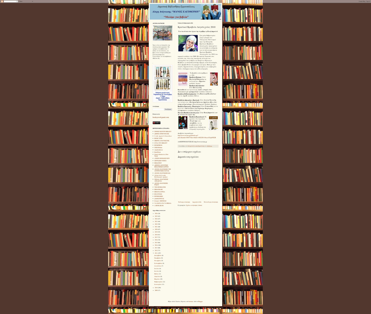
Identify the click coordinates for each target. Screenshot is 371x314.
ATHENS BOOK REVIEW (162, 158)
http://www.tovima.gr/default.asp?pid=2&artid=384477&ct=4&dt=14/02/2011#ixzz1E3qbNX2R (197, 136)
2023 (156, 221)
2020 (156, 229)
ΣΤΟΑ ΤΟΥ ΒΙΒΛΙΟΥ (160, 143)
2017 (156, 237)
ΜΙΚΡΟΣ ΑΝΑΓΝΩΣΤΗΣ (161, 141)
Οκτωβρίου (157, 260)
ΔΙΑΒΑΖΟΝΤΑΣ (159, 198)
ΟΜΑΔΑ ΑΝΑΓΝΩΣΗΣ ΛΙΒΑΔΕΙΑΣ (161, 180)
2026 (156, 213)
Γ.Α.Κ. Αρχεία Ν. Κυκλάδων (163, 136)
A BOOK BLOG (159, 205)
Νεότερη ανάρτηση (184, 202)
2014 (156, 245)
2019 (156, 232)
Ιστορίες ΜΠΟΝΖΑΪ (160, 201)
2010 (156, 288)
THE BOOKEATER (160, 187)
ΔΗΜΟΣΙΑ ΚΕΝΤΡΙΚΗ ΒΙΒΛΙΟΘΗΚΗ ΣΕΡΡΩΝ (161, 166)
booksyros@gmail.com (161, 117)
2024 (156, 219)
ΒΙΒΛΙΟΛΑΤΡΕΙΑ (159, 192)
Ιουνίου (156, 271)
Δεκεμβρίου (158, 255)
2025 (156, 216)
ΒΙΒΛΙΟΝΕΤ (158, 163)
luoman (191, 301)
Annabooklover (158, 150)
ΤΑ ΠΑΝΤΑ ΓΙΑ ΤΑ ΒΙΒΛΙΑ (162, 203)
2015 (156, 242)
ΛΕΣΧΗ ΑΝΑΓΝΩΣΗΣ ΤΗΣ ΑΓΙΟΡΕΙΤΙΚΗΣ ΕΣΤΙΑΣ (162, 170)
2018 (156, 235)
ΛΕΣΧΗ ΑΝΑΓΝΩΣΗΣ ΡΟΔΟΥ (161, 184)
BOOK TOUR (158, 138)
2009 (156, 290)
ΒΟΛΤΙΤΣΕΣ (158, 194)
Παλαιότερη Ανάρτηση (211, 202)
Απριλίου (157, 276)
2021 (156, 227)
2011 (156, 253)
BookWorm (157, 152)
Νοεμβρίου (157, 258)
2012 (156, 250)
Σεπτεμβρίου (158, 263)
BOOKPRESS (158, 145)
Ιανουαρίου (158, 284)
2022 (156, 224)
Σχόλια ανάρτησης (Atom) (194, 205)
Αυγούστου (158, 266)
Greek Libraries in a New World (161, 155)
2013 (156, 248)
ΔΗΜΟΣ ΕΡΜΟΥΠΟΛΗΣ (161, 134)
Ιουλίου (156, 268)
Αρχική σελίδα (196, 202)
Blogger (200, 301)
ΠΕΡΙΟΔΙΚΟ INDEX (160, 161)
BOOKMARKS (158, 196)
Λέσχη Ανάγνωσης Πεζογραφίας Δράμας (161, 176)
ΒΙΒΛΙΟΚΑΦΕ (158, 189)
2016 (156, 240)
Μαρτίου (157, 279)
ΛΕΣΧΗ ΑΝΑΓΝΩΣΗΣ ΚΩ (162, 173)
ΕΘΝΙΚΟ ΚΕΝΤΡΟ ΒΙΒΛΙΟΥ (162, 131)
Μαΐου (156, 274)
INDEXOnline (158, 147)
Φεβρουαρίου (158, 282)
